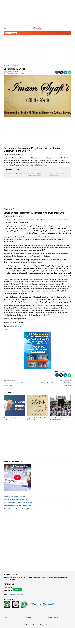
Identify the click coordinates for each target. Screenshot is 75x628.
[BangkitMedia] (37, 28)
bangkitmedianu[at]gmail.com (15, 594)
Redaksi (28, 617)
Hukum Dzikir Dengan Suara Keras (15, 173)
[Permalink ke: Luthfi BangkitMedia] (6, 72)
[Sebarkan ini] (57, 72)
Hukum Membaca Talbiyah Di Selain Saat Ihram (59, 418)
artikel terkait (21, 330)
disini (19, 326)
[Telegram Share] (65, 72)
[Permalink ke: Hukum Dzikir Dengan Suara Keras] (14, 405)
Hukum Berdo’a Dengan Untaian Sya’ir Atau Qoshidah (56, 382)
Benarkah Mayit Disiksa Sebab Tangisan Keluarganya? (17, 382)
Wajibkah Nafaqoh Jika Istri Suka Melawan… (18, 505)
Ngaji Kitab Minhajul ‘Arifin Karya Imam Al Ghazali (37, 418)
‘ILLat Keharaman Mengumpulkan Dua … (17, 499)
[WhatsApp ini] (69, 72)
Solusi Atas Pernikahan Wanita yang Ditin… (18, 509)
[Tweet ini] (61, 72)
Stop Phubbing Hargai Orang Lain (15, 496)
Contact (6, 617)
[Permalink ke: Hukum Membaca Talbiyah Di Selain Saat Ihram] (60, 405)
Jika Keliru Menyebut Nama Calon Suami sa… (18, 502)
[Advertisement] (37, 13)
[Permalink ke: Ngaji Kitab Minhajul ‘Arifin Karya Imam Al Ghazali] (37, 405)
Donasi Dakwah (53, 617)
